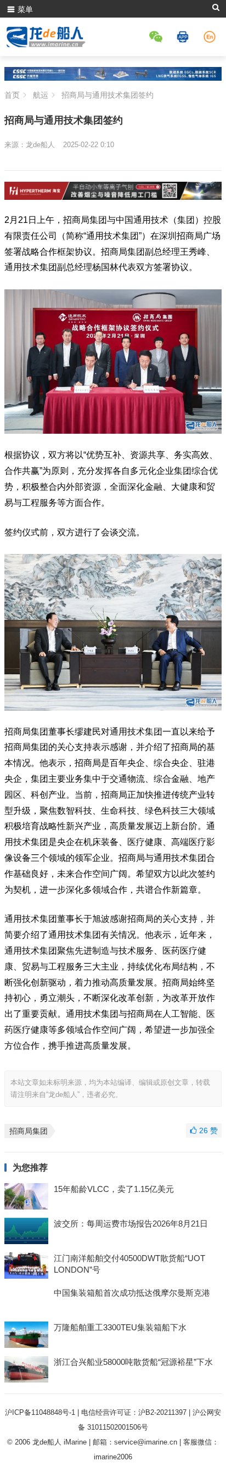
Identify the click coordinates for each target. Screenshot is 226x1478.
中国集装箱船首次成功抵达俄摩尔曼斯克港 (132, 1292)
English (211, 37)
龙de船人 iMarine (59, 1442)
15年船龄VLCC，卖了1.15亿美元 (114, 1189)
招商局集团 (28, 1131)
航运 (40, 95)
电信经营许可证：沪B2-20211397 (134, 1412)
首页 (12, 95)
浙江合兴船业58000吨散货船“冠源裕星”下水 (133, 1362)
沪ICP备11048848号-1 (40, 1412)
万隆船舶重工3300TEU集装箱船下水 (120, 1327)
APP (184, 37)
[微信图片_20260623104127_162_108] (113, 196)
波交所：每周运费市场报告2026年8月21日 (131, 1223)
